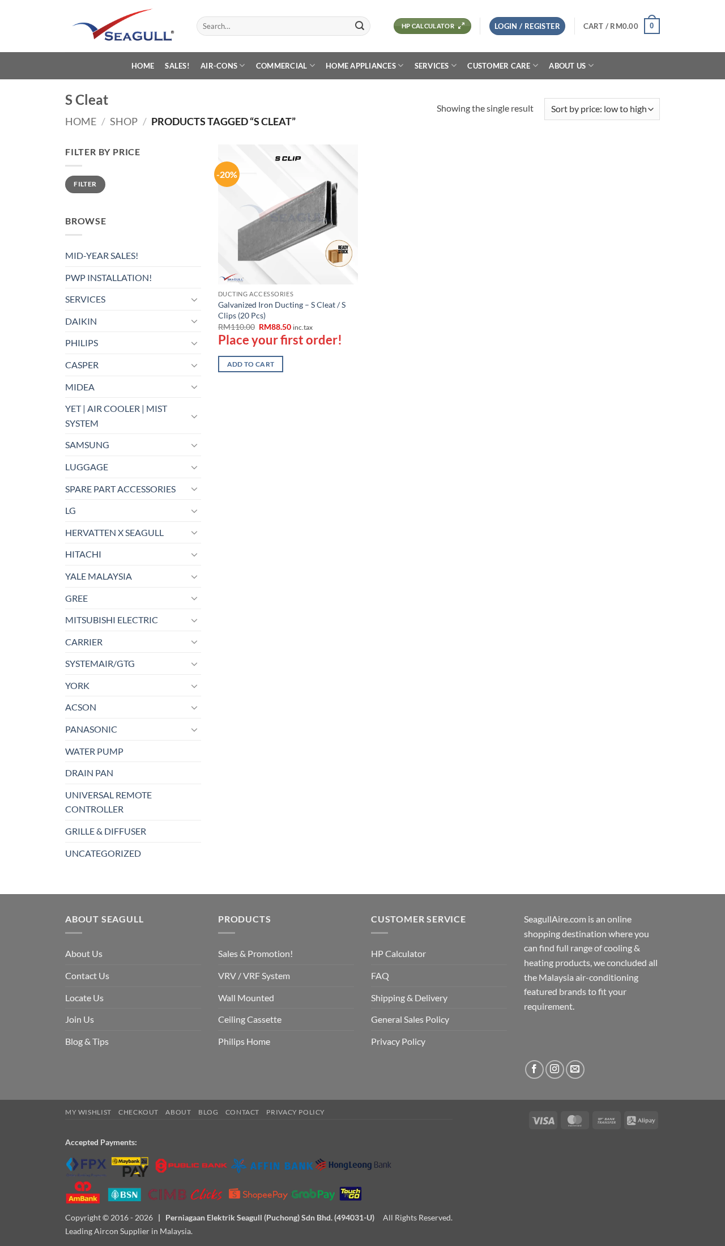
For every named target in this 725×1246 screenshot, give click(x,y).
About (178, 1112)
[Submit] (359, 26)
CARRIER (84, 641)
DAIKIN (81, 321)
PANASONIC (91, 729)
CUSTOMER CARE (498, 65)
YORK (77, 685)
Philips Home (244, 1041)
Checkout (138, 1112)
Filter (85, 184)
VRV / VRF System (254, 975)
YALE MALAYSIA (98, 576)
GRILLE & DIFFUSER (105, 831)
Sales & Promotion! (255, 953)
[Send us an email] (575, 1069)
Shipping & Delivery (409, 997)
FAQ (380, 975)
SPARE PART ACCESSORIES (120, 488)
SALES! (177, 65)
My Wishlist (88, 1112)
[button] (527, 26)
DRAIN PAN (89, 772)
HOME (142, 65)
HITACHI (83, 553)
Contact (242, 1112)
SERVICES (432, 65)
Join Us (79, 1019)
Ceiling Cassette (250, 1019)
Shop (124, 121)
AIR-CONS (219, 65)
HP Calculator (398, 953)
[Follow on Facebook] (534, 1069)
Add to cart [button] (251, 364)
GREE (76, 598)
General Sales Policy (410, 1019)
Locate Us (84, 997)
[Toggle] (194, 299)
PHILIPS (81, 342)
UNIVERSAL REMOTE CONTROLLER (108, 802)
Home (80, 121)
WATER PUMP (94, 751)
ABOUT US (567, 65)
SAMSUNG (87, 444)
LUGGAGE (86, 466)
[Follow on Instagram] (554, 1069)
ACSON (80, 706)
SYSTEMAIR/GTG (100, 663)
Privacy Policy (398, 1041)
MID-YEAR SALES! (101, 255)
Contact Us (87, 975)
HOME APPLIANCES (361, 65)
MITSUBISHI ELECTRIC (111, 619)
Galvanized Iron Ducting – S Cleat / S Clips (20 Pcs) (282, 310)
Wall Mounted (246, 997)
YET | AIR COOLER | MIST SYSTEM (116, 415)
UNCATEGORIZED (103, 853)
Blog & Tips (87, 1041)
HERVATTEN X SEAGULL (114, 532)
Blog (208, 1112)
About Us (84, 953)
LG (70, 510)
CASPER (82, 364)
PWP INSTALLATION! (108, 277)
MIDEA (80, 386)
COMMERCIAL (282, 65)
